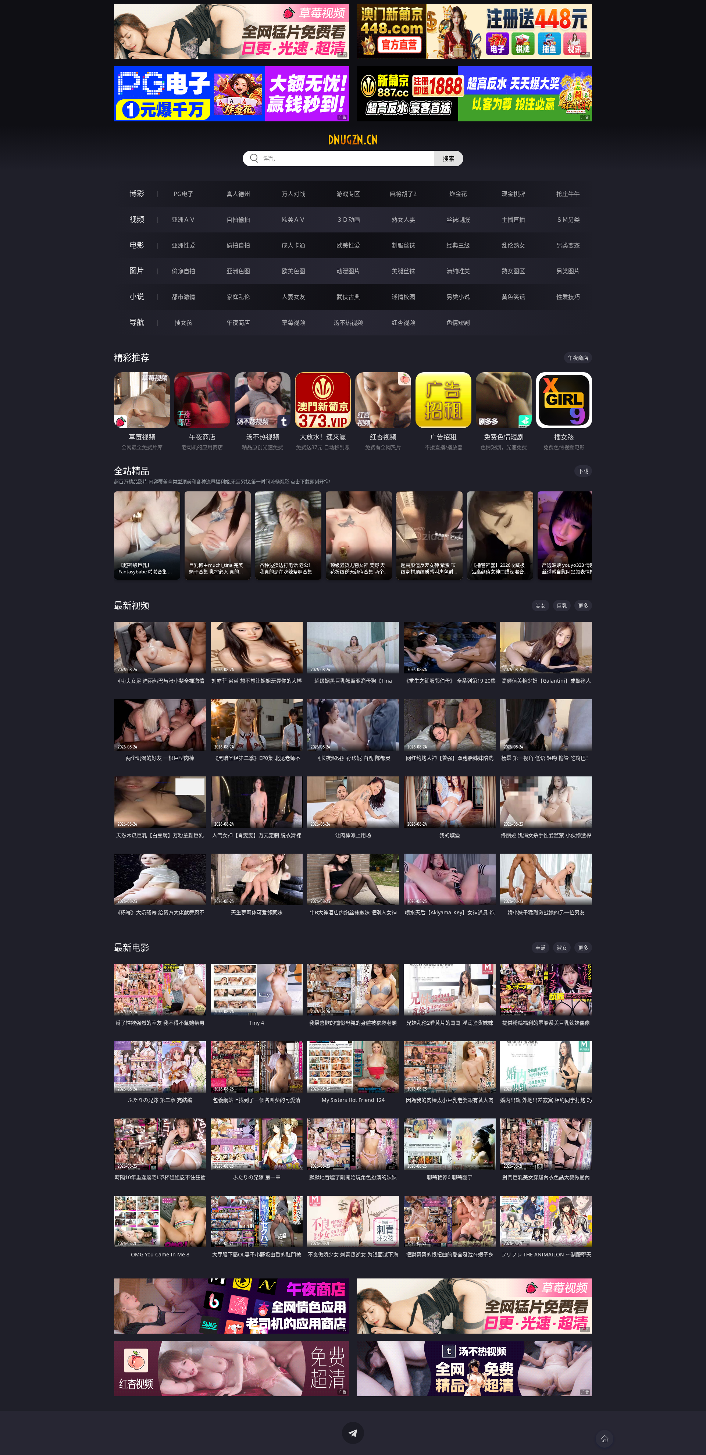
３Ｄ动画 (348, 220)
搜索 (448, 158)
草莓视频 (293, 323)
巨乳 (562, 605)
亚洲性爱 (183, 245)
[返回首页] (604, 1439)
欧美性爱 (348, 245)
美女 (540, 605)
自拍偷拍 (238, 220)
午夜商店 (238, 323)
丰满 (540, 947)
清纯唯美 (458, 271)
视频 (136, 219)
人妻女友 (293, 297)
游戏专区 (348, 194)
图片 (136, 271)
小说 (136, 297)
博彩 (136, 194)
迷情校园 (403, 297)
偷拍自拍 (238, 245)
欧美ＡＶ (293, 220)
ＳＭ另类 (568, 220)
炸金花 (458, 194)
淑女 (562, 947)
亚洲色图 (238, 271)
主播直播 (513, 220)
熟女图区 (513, 271)
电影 (136, 245)
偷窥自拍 (183, 271)
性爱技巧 (568, 297)
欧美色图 (293, 271)
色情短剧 (458, 323)
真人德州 (238, 194)
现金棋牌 (513, 194)
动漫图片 (348, 271)
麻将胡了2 (403, 194)
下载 (583, 470)
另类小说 (458, 297)
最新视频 (131, 605)
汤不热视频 (348, 323)
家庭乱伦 (238, 297)
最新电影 (131, 947)
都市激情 (183, 297)
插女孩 (183, 323)
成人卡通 (293, 245)
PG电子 (183, 194)
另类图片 (568, 271)
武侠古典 (348, 297)
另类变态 (568, 245)
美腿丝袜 (403, 271)
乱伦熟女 (513, 245)
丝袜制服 (458, 220)
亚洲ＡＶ (183, 220)
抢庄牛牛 (568, 194)
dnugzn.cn (353, 139)
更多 (583, 605)
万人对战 (293, 194)
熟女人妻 (403, 220)
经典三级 (458, 245)
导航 (136, 322)
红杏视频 (403, 323)
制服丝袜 (403, 245)
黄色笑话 (513, 297)
